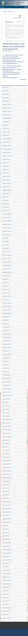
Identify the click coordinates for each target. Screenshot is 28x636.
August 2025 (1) (6, 121)
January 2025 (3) (6, 142)
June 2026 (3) (6, 90)
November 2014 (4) (7, 553)
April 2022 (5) (6, 248)
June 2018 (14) (6, 406)
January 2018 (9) (7, 423)
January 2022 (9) (7, 258)
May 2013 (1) (6, 597)
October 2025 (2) (7, 114)
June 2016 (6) (6, 488)
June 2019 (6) (6, 364)
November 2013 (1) (7, 584)
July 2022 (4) (6, 238)
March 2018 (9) (6, 416)
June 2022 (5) (6, 241)
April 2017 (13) (6, 453)
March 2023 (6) (6, 210)
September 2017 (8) (7, 436)
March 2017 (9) (6, 457)
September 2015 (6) (7, 519)
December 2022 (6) (7, 221)
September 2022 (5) (7, 231)
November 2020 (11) (7, 306)
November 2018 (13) (7, 388)
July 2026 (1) (6, 87)
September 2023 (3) (7, 190)
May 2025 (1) (6, 128)
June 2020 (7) (6, 323)
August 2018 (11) (7, 399)
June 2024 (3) (6, 166)
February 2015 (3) (7, 542)
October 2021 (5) (6, 269)
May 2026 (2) (6, 94)
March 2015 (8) (6, 539)
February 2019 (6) (7, 378)
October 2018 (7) (7, 392)
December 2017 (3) (7, 426)
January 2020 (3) (7, 340)
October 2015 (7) (7, 515)
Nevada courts (14, 63)
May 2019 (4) (6, 368)
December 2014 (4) (7, 549)
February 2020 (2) (7, 337)
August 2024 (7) (6, 159)
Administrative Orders (15, 66)
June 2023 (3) (6, 200)
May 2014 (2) (6, 563)
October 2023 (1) (7, 186)
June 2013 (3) (6, 594)
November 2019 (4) (7, 347)
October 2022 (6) (7, 227)
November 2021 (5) (7, 265)
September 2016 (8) (7, 477)
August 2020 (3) (6, 316)
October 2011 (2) (6, 618)
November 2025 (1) (7, 111)
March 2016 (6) (6, 498)
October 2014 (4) (6, 556)
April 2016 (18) (6, 495)
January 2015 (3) (6, 546)
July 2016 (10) (6, 484)
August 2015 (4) (6, 522)
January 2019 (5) (6, 382)
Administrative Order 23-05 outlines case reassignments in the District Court (13, 46)
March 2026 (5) (6, 101)
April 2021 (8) (6, 289)
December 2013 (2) (7, 580)
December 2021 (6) (7, 262)
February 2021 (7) (7, 296)
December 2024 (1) (7, 145)
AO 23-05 (21, 55)
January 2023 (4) (6, 217)
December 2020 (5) (7, 303)
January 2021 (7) (7, 299)
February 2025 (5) (7, 138)
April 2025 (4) (6, 132)
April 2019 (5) (6, 371)
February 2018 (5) (7, 419)
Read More (23, 79)
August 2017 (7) (6, 440)
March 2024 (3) (6, 176)
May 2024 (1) (6, 169)
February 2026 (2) (7, 104)
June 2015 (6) (6, 529)
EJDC (23, 61)
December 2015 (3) (7, 508)
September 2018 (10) (8, 395)
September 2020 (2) (7, 313)
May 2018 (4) (6, 409)
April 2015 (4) (6, 536)
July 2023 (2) (6, 197)
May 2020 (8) (6, 327)
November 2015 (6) (7, 512)
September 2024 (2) (7, 156)
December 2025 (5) (7, 108)
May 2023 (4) (6, 203)
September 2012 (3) (7, 608)
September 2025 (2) (7, 118)
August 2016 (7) (6, 481)
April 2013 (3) (6, 601)
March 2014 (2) (6, 570)
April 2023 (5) (6, 207)
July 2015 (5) (5, 525)
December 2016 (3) (7, 467)
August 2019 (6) (6, 358)
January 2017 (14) (7, 464)
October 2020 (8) (7, 310)
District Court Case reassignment (10, 56)
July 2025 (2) (6, 125)
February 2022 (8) (7, 255)
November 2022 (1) (7, 224)
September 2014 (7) (7, 560)
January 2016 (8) (7, 505)
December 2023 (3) (7, 183)
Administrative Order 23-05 (11, 55)
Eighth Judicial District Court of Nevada (11, 61)
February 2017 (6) (7, 460)
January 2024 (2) (6, 180)
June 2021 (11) (6, 282)
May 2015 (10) (6, 532)
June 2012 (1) (6, 614)
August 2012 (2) (6, 611)
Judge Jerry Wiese (6, 63)
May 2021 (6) (6, 286)
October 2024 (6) (7, 152)
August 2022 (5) (6, 234)
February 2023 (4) (7, 214)
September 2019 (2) (7, 354)
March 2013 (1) (6, 604)
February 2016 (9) (7, 501)
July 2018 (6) (6, 402)
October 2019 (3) (6, 351)
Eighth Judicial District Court (9, 60)
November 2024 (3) (7, 149)
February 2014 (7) (7, 573)
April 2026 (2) (6, 97)
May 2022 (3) (6, 245)
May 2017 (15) (6, 450)
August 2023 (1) (6, 193)
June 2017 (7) (6, 447)
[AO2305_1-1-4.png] (13, 15)
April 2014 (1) (6, 566)
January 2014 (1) (6, 577)
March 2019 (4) (6, 375)
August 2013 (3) (6, 587)
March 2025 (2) (6, 135)
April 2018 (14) (6, 412)
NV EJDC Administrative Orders (9, 77)
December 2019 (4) (7, 344)
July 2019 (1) (5, 361)
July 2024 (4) (6, 162)
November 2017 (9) (7, 429)
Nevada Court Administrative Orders (11, 72)
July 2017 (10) (6, 443)
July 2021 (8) (6, 279)
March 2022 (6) (6, 251)
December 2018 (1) (7, 385)
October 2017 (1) (6, 433)
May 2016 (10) (6, 491)
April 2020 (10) (6, 330)
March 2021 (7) (6, 293)
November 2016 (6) (7, 471)
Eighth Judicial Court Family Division (11, 58)
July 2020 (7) (6, 320)
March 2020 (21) (6, 334)
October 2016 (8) (7, 474)
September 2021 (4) (7, 272)
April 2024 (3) (6, 173)
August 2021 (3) (6, 275)
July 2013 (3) (5, 590)
